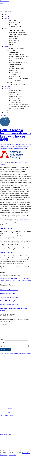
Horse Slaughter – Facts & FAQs (17, 109)
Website (2, 346)
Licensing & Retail (15, 26)
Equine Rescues (14, 98)
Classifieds (13, 92)
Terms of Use (26, 453)
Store (7, 18)
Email (2, 343)
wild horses (21, 148)
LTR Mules (12, 60)
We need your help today (7, 293)
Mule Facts (12, 66)
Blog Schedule (14, 40)
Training (8, 46)
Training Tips (13, 70)
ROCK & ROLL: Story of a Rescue (19, 78)
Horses (18, 146)
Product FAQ (13, 24)
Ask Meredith (13, 52)
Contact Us (12, 455)
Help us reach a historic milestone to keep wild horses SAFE (15, 134)
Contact (8, 112)
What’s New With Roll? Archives (15, 81)
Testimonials (13, 42)
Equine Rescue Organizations (16, 101)
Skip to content (4, 1)
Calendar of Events (16, 90)
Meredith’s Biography (16, 30)
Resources (9, 88)
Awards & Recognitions (17, 32)
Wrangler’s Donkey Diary (18, 84)
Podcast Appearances (16, 68)
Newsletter (13, 38)
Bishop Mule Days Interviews (19, 56)
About (7, 28)
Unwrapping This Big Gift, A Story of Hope (18, 280)
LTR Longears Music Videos (18, 62)
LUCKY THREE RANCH (6, 415)
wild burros (14, 148)
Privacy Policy (4, 455)
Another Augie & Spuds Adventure (15, 49)
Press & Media (13, 36)
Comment (3, 324)
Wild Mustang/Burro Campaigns (19, 106)
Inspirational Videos (16, 58)
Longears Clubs (14, 94)
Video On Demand (14, 22)
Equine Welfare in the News (18, 104)
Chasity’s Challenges (16, 54)
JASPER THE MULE (5, 434)
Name (2, 339)
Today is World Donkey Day (8, 301)
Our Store (12, 20)
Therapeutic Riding (15, 96)
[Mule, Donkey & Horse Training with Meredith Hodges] (16, 9)
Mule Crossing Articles (17, 64)
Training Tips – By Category (17, 73)
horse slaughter (11, 146)
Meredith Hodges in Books (18, 34)
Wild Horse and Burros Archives (9, 144)
